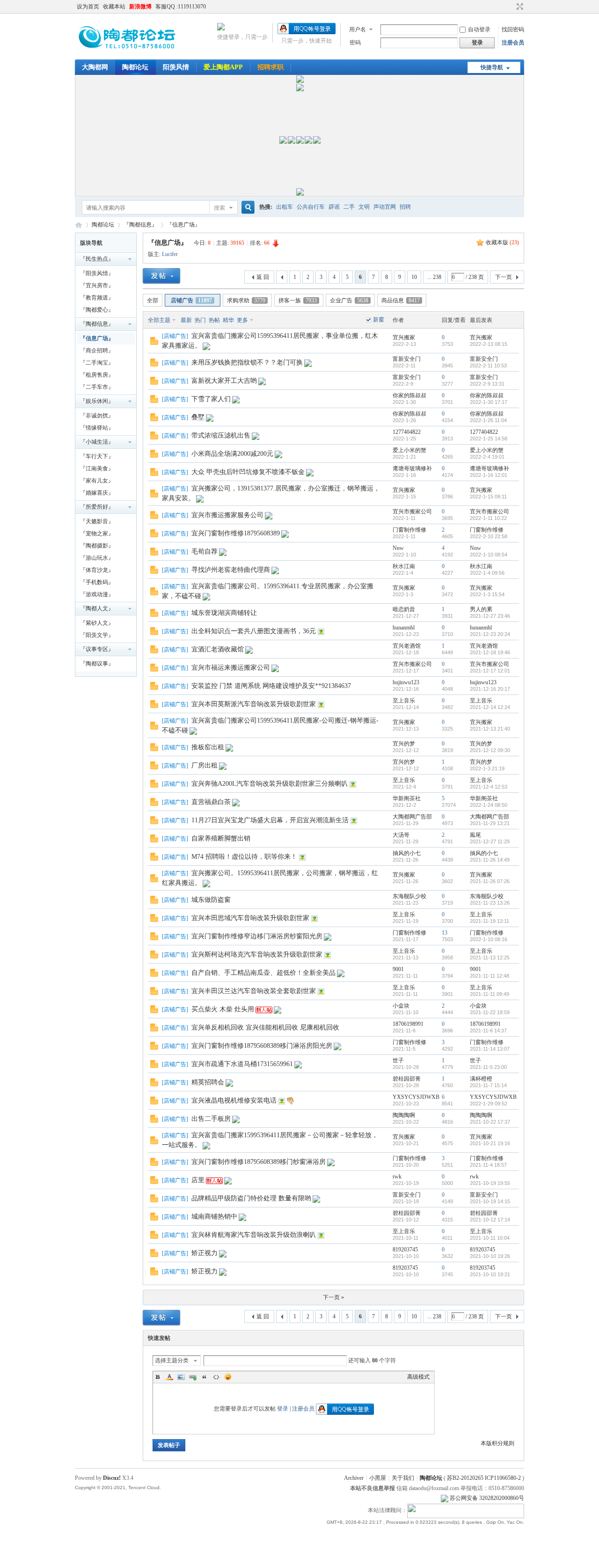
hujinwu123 (406, 682)
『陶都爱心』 (97, 310)
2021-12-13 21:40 (490, 728)
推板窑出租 (207, 747)
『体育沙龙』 (97, 570)
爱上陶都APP (223, 67)
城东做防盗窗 (211, 899)
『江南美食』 (97, 468)
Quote (204, 1377)
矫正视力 (204, 1253)
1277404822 (407, 432)
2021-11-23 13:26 (490, 903)
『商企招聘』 (97, 350)
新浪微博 (140, 6)
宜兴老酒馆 (407, 646)
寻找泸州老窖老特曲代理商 (230, 569)
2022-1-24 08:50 (488, 805)
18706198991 (408, 1024)
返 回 (262, 277)
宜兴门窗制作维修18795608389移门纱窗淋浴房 (258, 1161)
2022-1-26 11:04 (488, 420)
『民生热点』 (97, 259)
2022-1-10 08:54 (488, 554)
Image (181, 1377)
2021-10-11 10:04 (490, 1238)
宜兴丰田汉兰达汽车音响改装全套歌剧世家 (253, 990)
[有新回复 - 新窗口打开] (154, 343)
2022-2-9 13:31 (487, 384)
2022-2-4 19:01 (487, 457)
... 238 (434, 277)
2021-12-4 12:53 (488, 787)
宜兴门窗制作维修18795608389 (235, 533)
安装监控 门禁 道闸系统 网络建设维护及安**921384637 (271, 685)
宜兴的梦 (404, 743)
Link (192, 1377)
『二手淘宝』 (97, 362)
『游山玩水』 (97, 558)
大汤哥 (401, 835)
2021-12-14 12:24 (490, 707)
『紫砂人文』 (97, 623)
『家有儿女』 (97, 480)
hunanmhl (404, 627)
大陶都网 (95, 67)
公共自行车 (311, 207)
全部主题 (159, 320)
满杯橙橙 (481, 1078)
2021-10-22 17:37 (490, 1122)
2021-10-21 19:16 (490, 1143)
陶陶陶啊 (404, 1115)
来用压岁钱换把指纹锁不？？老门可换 (247, 362)
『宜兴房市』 (97, 285)
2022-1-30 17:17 (488, 402)
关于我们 (403, 1478)
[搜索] (247, 207)
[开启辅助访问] (511, 6)
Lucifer (170, 254)
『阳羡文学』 (97, 635)
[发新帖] (161, 276)
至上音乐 (404, 700)
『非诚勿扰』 (97, 415)
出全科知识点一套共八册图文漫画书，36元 (253, 631)
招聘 (405, 207)
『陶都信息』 (140, 224)
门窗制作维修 (409, 529)
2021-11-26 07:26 (490, 881)
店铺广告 (191, 300)
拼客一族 (297, 300)
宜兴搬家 (404, 337)
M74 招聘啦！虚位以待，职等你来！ (244, 856)
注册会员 (513, 42)
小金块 (401, 1005)
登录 (282, 1408)
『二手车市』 (97, 387)
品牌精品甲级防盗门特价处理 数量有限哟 (251, 1198)
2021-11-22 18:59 (490, 1012)
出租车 (284, 207)
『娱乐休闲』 (97, 401)
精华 (228, 320)
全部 (152, 300)
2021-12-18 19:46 (490, 652)
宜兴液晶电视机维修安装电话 (234, 1100)
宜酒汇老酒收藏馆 (217, 649)
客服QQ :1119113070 (180, 6)
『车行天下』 (97, 456)
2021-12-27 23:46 (490, 616)
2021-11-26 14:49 (490, 860)
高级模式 (418, 1377)
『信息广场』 (183, 224)
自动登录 (479, 29)
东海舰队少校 (409, 896)
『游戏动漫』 (97, 594)
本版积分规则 (497, 1443)
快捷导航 (492, 67)
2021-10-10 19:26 (490, 1256)
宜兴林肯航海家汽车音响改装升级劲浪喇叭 (253, 1234)
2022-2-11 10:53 (488, 365)
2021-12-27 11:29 (490, 841)
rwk (397, 1176)
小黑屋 (377, 1478)
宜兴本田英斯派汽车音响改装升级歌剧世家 (253, 704)
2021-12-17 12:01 (490, 670)
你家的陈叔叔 (409, 395)
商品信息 (400, 300)
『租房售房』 (97, 375)
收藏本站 (114, 6)
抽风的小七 (407, 853)
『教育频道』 (97, 297)
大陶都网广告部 (412, 816)
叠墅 (198, 417)
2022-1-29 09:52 (488, 1103)
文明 (364, 207)
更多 (242, 320)
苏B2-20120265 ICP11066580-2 (484, 1478)
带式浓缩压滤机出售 (220, 435)
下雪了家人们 (211, 398)
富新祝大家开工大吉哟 (224, 380)
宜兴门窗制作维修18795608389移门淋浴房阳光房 (261, 1045)
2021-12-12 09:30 (490, 750)
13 (444, 932)
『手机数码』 (97, 582)
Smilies (228, 1377)
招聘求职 (270, 67)
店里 (198, 1180)
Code (216, 1377)
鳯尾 (475, 835)
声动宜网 (384, 207)
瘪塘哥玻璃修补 (412, 468)
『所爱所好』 (97, 507)
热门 (200, 320)
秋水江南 (404, 566)
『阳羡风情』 (97, 273)
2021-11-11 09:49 (489, 994)
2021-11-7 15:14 (488, 1085)
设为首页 (88, 6)
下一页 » (333, 1297)
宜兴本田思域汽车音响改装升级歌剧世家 (250, 917)
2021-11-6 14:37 (488, 1030)
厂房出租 (204, 765)
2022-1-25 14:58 (488, 438)
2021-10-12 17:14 (490, 1219)
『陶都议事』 (97, 663)
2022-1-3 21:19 (487, 768)
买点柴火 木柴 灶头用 (222, 1009)
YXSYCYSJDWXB (416, 1097)
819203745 (405, 1249)
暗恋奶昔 (404, 609)
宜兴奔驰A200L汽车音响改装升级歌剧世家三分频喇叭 (269, 783)
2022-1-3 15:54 (487, 594)
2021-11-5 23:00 (488, 1067)
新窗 (378, 319)
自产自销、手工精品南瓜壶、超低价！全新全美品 (263, 972)
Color (169, 1377)
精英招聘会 (207, 1082)
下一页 (503, 277)
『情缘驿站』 (97, 427)
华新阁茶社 (407, 798)
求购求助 (246, 300)
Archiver (354, 1478)
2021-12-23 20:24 (490, 634)
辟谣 (334, 207)
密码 (355, 42)
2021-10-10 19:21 (490, 1274)
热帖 (214, 320)
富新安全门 (407, 359)
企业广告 (349, 300)
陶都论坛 (135, 67)
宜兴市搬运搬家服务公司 (227, 515)
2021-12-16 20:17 (490, 689)
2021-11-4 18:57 (488, 1165)
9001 (398, 969)
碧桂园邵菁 (407, 1078)
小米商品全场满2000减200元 (232, 453)
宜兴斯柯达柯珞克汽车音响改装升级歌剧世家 (256, 954)
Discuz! (112, 1478)
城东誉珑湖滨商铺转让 (224, 612)
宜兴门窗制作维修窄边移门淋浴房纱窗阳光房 (256, 936)
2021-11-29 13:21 (490, 823)
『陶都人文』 (97, 608)
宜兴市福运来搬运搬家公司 (230, 667)
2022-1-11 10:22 (488, 518)
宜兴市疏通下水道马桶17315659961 (242, 1063)
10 (414, 277)
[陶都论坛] (128, 54)
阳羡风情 (176, 67)
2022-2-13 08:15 (488, 344)
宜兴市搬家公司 (412, 511)
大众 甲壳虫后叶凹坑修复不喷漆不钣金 (248, 471)
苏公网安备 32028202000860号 (486, 1498)
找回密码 (513, 29)
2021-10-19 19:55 (490, 1183)
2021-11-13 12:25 (490, 957)
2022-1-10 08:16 (488, 939)
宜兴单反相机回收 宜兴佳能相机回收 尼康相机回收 (265, 1027)
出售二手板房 (211, 1118)
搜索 (219, 208)
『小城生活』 (97, 442)
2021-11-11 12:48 (489, 976)
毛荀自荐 (204, 551)
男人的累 (481, 609)
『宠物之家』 (97, 533)
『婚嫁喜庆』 (97, 493)
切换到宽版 (518, 6)
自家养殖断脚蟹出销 (220, 838)
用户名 (357, 29)
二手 (349, 207)
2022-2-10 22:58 (488, 536)
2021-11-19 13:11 (489, 921)
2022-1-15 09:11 (488, 496)
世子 (398, 1060)
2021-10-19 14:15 (490, 1201)
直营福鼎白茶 (211, 801)
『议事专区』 (97, 649)
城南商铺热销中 (214, 1216)
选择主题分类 (172, 1360)
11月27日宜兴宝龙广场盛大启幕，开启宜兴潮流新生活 (270, 820)
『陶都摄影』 (97, 545)
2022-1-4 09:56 (487, 573)
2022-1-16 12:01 (488, 475)
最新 (186, 320)
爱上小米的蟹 (409, 450)
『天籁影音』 (97, 521)
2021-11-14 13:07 (490, 1049)
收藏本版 (502, 242)
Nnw (398, 548)
